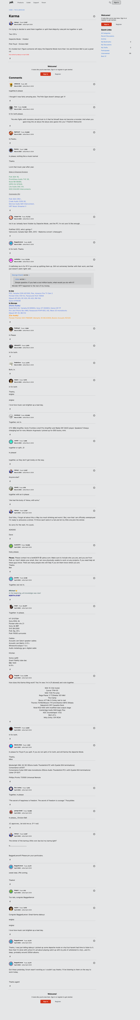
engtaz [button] (16, 380)
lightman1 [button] (17, 132)
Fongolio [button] (16, 675)
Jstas (17, 279)
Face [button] (15, 107)
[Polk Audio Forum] (11, 2)
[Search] (110, 2)
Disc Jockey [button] (18, 787)
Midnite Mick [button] (18, 745)
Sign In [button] (45, 74)
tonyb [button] (16, 605)
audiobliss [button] (17, 259)
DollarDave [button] (17, 362)
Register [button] (58, 74)
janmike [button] (16, 578)
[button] (94, 16)
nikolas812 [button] (17, 345)
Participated (105, 50)
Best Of (103, 56)
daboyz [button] (16, 22)
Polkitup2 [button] (17, 328)
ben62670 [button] (17, 545)
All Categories (105, 33)
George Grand (17, 275)
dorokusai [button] (17, 415)
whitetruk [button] (17, 84)
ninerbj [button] (16, 487)
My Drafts (116, 47)
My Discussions (106, 45)
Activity (103, 39)
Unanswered (116, 53)
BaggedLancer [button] (18, 242)
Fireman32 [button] (17, 727)
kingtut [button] (16, 890)
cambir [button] (16, 440)
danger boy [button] (17, 216)
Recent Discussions (107, 36)
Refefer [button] (16, 149)
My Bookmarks (116, 42)
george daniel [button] (18, 810)
